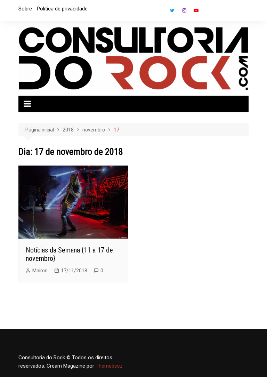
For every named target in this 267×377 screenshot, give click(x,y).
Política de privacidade (62, 9)
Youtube (196, 10)
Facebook (160, 12)
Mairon (40, 270)
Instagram (184, 10)
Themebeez (109, 366)
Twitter (172, 10)
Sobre (25, 9)
